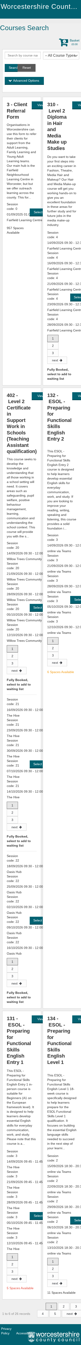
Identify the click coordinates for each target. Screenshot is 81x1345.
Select (38, 212)
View (40, 105)
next (55, 360)
